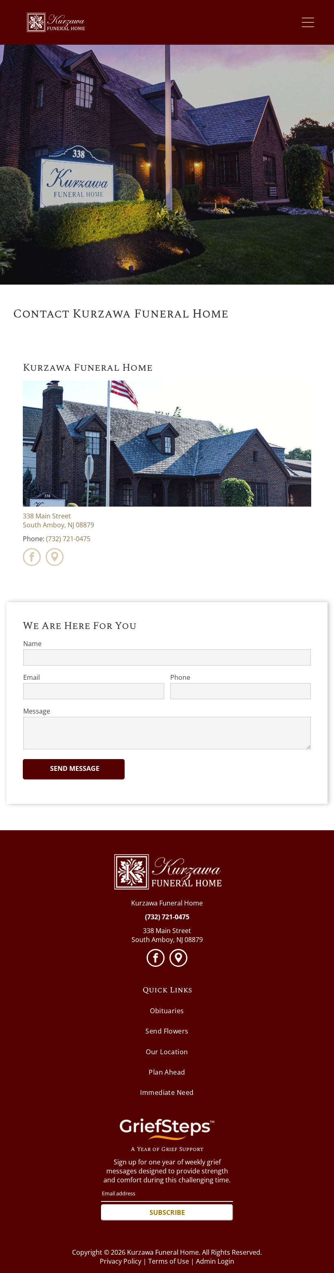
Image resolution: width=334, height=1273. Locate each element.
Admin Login (215, 1261)
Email (31, 677)
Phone (180, 677)
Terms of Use (168, 1261)
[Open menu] (308, 22)
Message (36, 711)
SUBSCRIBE (167, 1212)
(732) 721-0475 (68, 538)
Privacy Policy (120, 1261)
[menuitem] (167, 1011)
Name (32, 643)
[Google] (55, 558)
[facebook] (32, 558)
